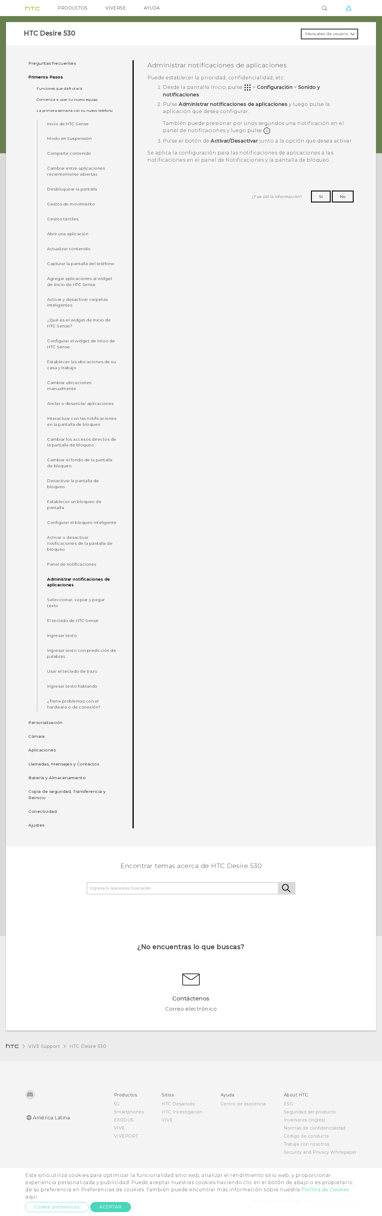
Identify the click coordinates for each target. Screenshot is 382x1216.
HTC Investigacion (182, 1112)
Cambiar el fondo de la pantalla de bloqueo (80, 462)
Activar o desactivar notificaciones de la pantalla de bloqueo (80, 543)
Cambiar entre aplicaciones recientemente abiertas (76, 171)
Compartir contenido (69, 153)
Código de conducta (306, 1136)
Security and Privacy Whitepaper (320, 1152)
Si (321, 196)
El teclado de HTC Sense (73, 620)
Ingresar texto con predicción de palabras (81, 653)
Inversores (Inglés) (304, 1120)
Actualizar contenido (68, 248)
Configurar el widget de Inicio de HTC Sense (81, 343)
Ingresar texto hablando (72, 686)
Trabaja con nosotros (306, 1144)
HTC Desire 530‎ (87, 1046)
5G (117, 1104)
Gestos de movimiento (71, 204)
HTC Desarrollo (178, 1104)
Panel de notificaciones (71, 564)
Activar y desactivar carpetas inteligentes (77, 302)
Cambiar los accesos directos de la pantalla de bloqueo (81, 442)
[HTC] (32, 8)
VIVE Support (44, 1046)
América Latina (51, 1118)
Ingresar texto (62, 635)
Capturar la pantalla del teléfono (81, 263)
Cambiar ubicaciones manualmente (69, 385)
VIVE (119, 1128)
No (343, 196)
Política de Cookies (325, 1189)
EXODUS (124, 1120)
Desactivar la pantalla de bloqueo (73, 483)
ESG (288, 1104)
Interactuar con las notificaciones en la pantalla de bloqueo (81, 421)
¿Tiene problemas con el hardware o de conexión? (74, 704)
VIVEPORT (126, 1136)
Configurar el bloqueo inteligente (82, 522)
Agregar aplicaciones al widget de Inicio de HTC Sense (79, 281)
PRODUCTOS (73, 8)
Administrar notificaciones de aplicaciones (78, 582)
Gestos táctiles (63, 218)
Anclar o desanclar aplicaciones (80, 403)
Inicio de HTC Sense (68, 123)
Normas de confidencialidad (315, 1128)
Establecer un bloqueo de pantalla (74, 504)
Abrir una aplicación (67, 233)
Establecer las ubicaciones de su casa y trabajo (81, 364)
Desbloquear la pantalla (72, 189)
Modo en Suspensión (69, 138)
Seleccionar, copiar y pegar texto (76, 602)
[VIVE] (349, 8)
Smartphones (129, 1112)
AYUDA (152, 8)
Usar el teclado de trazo (72, 671)
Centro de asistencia (243, 1104)
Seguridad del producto (310, 1112)
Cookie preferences (57, 1207)
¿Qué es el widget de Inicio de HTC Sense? (79, 323)
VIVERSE (116, 8)
